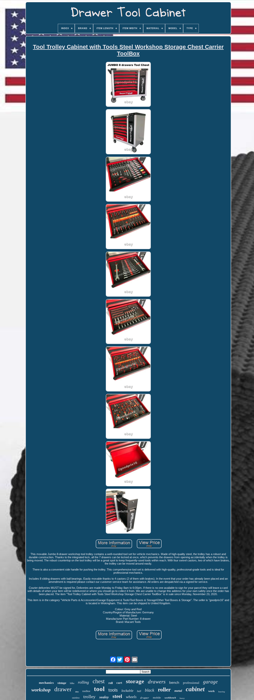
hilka (72, 683)
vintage (61, 683)
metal (178, 691)
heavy (182, 698)
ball (139, 691)
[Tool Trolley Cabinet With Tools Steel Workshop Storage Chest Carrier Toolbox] (128, 84)
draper (144, 697)
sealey (104, 697)
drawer (63, 689)
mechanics (46, 683)
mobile (157, 697)
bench (174, 683)
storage (135, 681)
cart (119, 683)
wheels (131, 697)
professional (191, 683)
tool (99, 689)
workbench (170, 697)
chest (99, 681)
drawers (156, 682)
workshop (41, 690)
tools (113, 690)
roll (110, 683)
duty (77, 692)
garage (210, 682)
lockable (127, 691)
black (149, 690)
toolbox (86, 691)
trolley (89, 696)
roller (164, 689)
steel (117, 696)
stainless (76, 697)
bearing (221, 691)
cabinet (195, 689)
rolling (83, 682)
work (211, 691)
